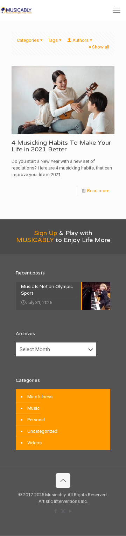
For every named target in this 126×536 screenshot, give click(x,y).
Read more (98, 190)
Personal (36, 419)
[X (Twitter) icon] (63, 511)
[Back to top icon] (63, 480)
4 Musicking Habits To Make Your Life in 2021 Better (61, 146)
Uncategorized (42, 431)
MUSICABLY (35, 240)
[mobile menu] (116, 10)
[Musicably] (16, 10)
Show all (100, 47)
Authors (80, 40)
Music (33, 408)
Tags (53, 40)
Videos (34, 442)
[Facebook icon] (55, 511)
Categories (28, 40)
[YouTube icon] (70, 511)
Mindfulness (39, 396)
